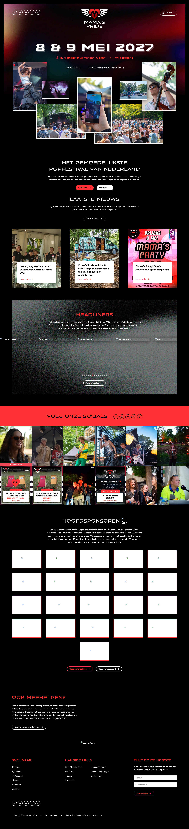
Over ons (82, 187)
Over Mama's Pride (73, 767)
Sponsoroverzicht (107, 669)
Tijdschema (17, 771)
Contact (15, 789)
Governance (96, 776)
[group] (36, 258)
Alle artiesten (93, 383)
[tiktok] (37, 12)
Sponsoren (16, 784)
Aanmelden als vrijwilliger (27, 727)
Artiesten (16, 767)
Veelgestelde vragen (100, 771)
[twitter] (32, 12)
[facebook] (14, 12)
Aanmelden (142, 793)
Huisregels (69, 780)
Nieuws (15, 780)
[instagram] (20, 12)
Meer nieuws (92, 218)
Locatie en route (98, 767)
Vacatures (69, 771)
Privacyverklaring (51, 815)
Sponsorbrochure (78, 669)
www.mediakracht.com (93, 815)
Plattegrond (17, 776)
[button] (82, 375)
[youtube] (26, 12)
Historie (103, 187)
